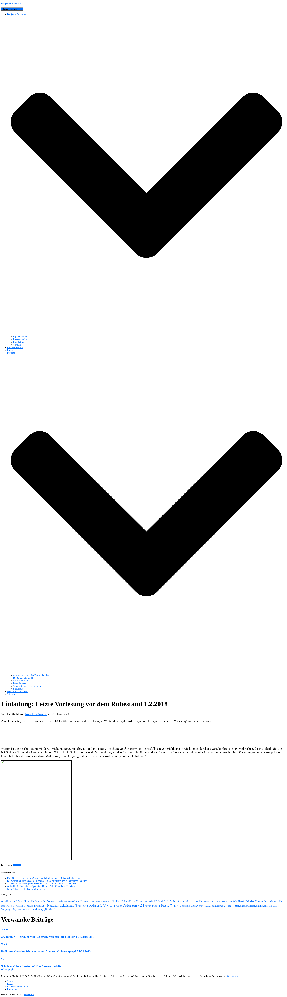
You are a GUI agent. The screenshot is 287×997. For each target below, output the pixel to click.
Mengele (21, 906)
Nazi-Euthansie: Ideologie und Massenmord (28, 889)
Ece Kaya (118, 901)
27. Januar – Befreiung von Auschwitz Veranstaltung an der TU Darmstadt (42, 883)
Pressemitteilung (21, 339)
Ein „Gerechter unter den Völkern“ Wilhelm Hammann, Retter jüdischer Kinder (44, 878)
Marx (277, 901)
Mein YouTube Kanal (17, 691)
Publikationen (19, 342)
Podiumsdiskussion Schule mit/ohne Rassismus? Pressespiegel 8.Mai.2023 (46, 951)
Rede (261, 906)
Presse (10, 350)
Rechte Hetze (234, 906)
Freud (161, 901)
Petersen (134, 905)
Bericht (86, 901)
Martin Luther (265, 901)
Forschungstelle (148, 901)
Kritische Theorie (239, 901)
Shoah (276, 906)
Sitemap (11, 694)
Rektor (269, 906)
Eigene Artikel (20, 336)
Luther (252, 901)
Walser (52, 909)
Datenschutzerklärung (17, 986)
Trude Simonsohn (24, 909)
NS (81, 906)
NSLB (111, 906)
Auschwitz (76, 901)
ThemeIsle (29, 994)
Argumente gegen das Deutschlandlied (31, 675)
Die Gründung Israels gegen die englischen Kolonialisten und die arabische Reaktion (47, 881)
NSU (119, 906)
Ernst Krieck (131, 901)
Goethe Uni (185, 900)
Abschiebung (9, 901)
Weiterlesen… (233, 976)
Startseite (11, 981)
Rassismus (220, 906)
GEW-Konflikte (20, 680)
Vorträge (17, 344)
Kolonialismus (223, 901)
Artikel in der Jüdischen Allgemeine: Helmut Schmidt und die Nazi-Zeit (41, 886)
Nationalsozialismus (63, 905)
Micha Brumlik (36, 905)
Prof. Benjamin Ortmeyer (189, 905)
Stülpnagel (18, 688)
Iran (198, 901)
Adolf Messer (26, 901)
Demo (94, 901)
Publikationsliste (15, 347)
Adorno (40, 901)
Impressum (12, 989)
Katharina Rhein (209, 901)
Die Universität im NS (23, 678)
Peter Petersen (19, 683)
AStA (67, 901)
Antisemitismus (55, 901)
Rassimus (209, 906)
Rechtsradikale (249, 906)
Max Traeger (8, 906)
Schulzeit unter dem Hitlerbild (27, 686)
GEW (171, 901)
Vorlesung (39, 909)
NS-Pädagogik (95, 905)
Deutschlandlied (105, 901)
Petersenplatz (153, 906)
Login (10, 984)
